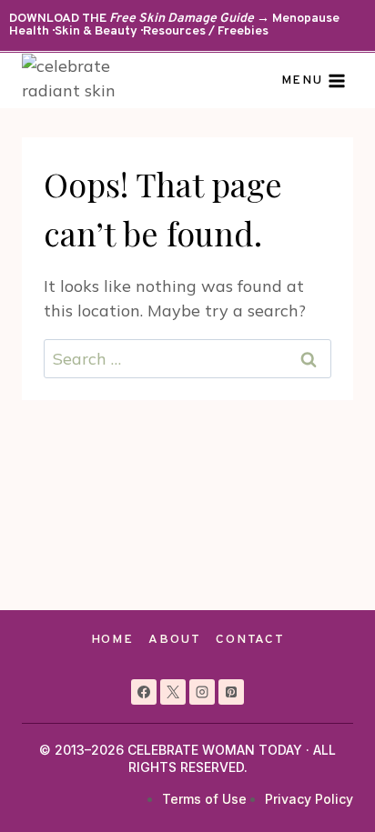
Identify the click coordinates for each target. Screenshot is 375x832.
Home (112, 639)
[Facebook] (144, 692)
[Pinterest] (231, 692)
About (174, 639)
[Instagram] (202, 692)
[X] (173, 692)
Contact (250, 639)
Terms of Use (204, 799)
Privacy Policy (309, 799)
